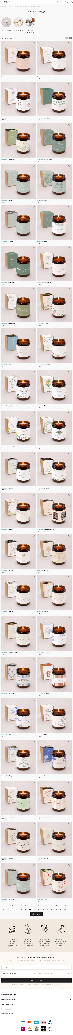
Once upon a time (49, 529)
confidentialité (36, 984)
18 (12, 909)
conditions (44, 984)
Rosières (10, 529)
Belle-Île (46, 693)
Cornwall (10, 200)
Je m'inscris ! (36, 980)
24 (39, 909)
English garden (48, 159)
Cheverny (11, 159)
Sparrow (10, 611)
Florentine (47, 406)
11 (52, 905)
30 (65, 909)
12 (56, 905)
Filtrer (38, 914)
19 (17, 909)
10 (47, 905)
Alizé (9, 734)
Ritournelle (4, 118)
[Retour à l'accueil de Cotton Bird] (7, 2)
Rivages (10, 776)
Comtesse (47, 817)
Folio (45, 899)
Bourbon (46, 611)
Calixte (46, 323)
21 (25, 909)
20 (21, 909)
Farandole (47, 364)
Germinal (11, 447)
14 (65, 905)
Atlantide (46, 734)
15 (69, 905)
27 (52, 909)
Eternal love (4, 77)
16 (4, 909)
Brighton (10, 570)
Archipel (46, 776)
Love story (11, 899)
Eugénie (10, 241)
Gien (45, 241)
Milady (46, 858)
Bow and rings (41, 77)
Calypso (46, 652)
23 (34, 909)
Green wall (47, 488)
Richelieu (46, 570)
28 (56, 909)
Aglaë (10, 406)
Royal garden (47, 447)
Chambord (47, 118)
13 (60, 905)
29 (60, 909)
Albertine (46, 200)
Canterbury (11, 282)
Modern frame (12, 652)
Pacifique (11, 693)
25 (43, 909)
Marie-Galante (12, 817)
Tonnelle (10, 488)
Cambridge (11, 323)
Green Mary (47, 282)
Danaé (10, 364)
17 (8, 909)
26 (47, 909)
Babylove (10, 858)
